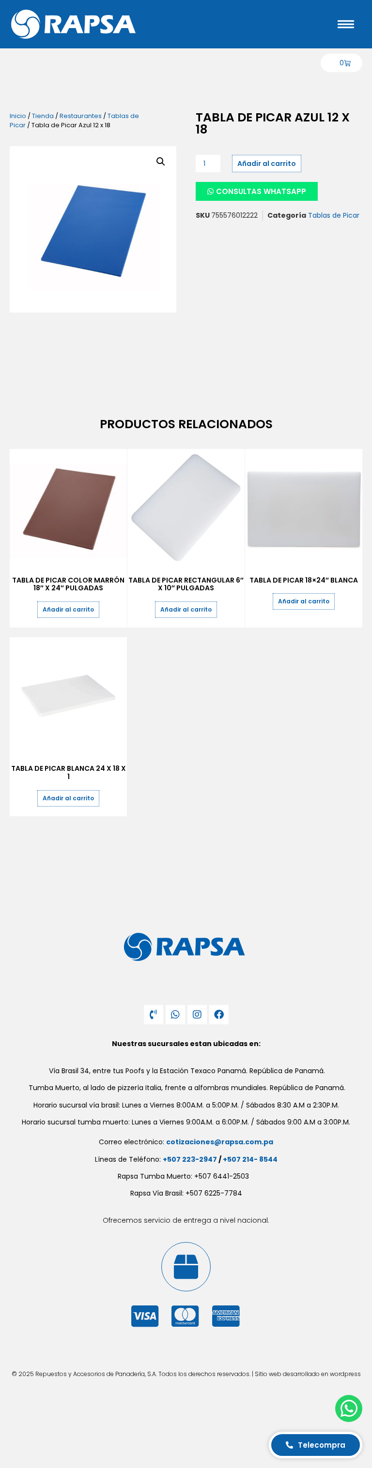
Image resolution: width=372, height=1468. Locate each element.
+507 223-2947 (190, 1159)
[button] (161, 161)
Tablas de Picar (333, 215)
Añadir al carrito (266, 163)
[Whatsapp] (175, 1014)
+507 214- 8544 (250, 1159)
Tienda (43, 115)
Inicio (18, 115)
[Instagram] (197, 1014)
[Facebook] (219, 1014)
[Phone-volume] (153, 1014)
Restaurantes (81, 115)
